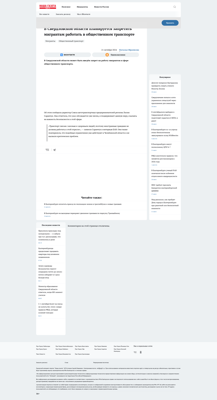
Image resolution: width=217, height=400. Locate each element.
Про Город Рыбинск (62, 349)
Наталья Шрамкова (129, 50)
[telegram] (55, 149)
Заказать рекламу (63, 14)
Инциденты (82, 7)
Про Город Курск (41, 349)
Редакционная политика (101, 362)
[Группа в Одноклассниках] (115, 54)
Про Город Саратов (100, 349)
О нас (66, 362)
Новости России (101, 7)
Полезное (66, 7)
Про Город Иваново (100, 346)
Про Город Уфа (79, 349)
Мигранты (50, 41)
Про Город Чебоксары (43, 346)
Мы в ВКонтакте (83, 14)
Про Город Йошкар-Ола (121, 346)
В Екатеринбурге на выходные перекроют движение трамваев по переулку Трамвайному (82, 214)
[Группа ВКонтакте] (67, 54)
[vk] (48, 149)
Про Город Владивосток (63, 354)
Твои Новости (40, 354)
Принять (170, 23)
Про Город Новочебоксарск (64, 346)
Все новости (44, 14)
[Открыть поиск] (174, 7)
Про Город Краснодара (82, 354)
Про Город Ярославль (82, 346)
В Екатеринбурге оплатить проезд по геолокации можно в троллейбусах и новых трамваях (82, 205)
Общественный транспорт (71, 41)
